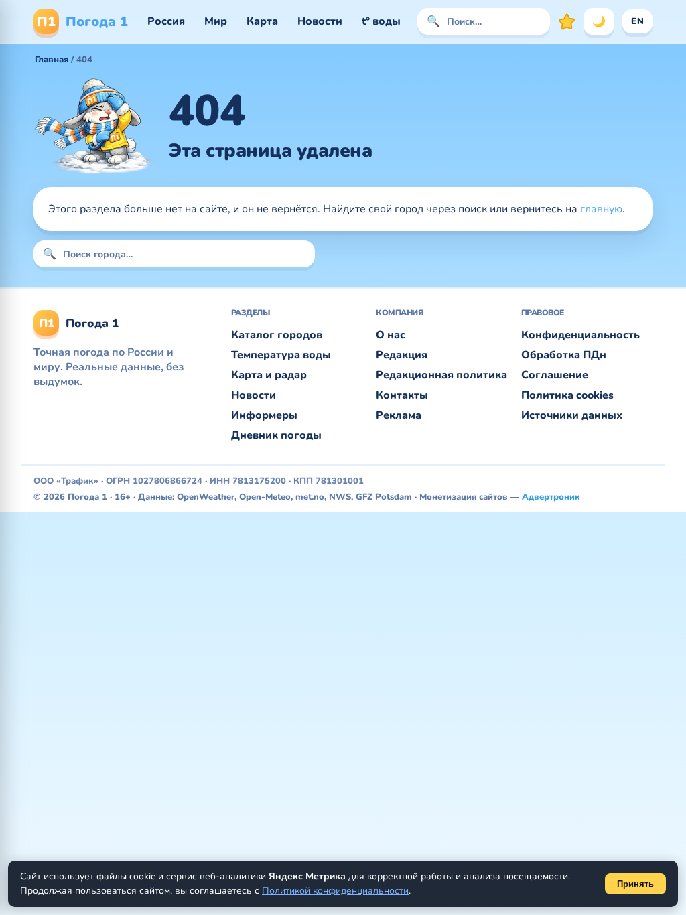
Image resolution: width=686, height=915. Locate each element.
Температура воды (281, 355)
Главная (51, 60)
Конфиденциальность (580, 335)
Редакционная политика (441, 375)
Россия (166, 21)
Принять (635, 884)
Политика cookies (567, 395)
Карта (262, 21)
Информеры (264, 415)
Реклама (398, 415)
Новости (319, 21)
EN (637, 21)
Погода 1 (82, 22)
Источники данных (571, 415)
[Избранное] (566, 21)
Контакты (402, 395)
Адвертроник (551, 497)
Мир (215, 21)
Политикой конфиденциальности (335, 890)
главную (601, 209)
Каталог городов (276, 335)
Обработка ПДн (563, 355)
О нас (390, 335)
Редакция (401, 355)
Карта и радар (269, 375)
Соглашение (554, 375)
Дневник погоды (276, 435)
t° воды (381, 21)
